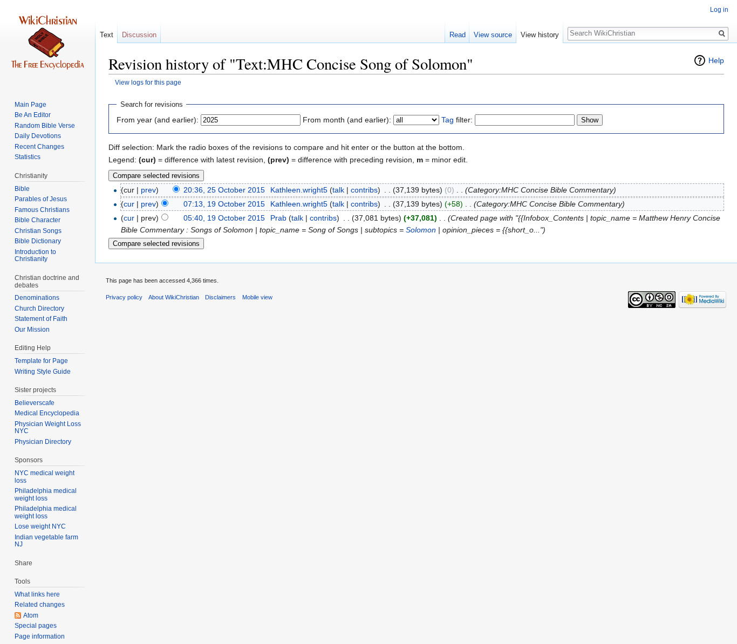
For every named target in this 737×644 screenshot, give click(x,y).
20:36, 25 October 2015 (224, 190)
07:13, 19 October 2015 (224, 204)
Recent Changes (39, 146)
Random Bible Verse (45, 125)
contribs (364, 190)
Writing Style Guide (43, 371)
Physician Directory (43, 442)
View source (493, 35)
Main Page (30, 104)
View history (540, 35)
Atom (30, 615)
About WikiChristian (173, 297)
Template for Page (41, 361)
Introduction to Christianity (35, 255)
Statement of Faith (41, 319)
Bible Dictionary (38, 241)
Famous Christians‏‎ (42, 210)
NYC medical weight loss (44, 476)
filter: (457, 119)
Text (106, 35)
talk (338, 190)
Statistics (27, 157)
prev (148, 190)
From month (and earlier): (347, 119)
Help (716, 60)
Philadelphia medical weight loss (46, 494)
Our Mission (32, 329)
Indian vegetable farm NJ (46, 541)
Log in (719, 9)
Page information (40, 636)
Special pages (36, 625)
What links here (37, 594)
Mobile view (257, 297)
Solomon (421, 229)
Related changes (40, 604)
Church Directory (39, 308)
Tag (447, 119)
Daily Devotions (38, 136)
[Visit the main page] (47, 43)
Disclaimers (220, 297)
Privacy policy (124, 297)
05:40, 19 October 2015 (224, 218)
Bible (22, 189)
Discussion (139, 35)
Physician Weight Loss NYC (48, 427)
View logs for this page (148, 82)
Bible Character (37, 220)
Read (457, 35)
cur (129, 204)
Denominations (37, 298)
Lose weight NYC (40, 526)
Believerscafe (34, 403)
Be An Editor (33, 115)
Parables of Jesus (41, 199)
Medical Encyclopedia (47, 413)
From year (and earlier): (158, 119)
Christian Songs (38, 231)
